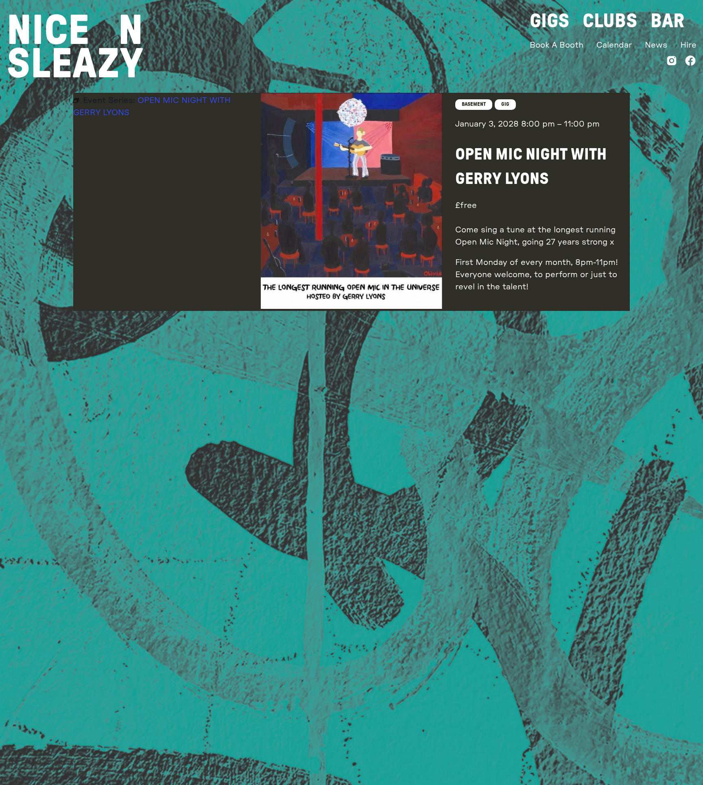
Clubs (610, 21)
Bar (667, 21)
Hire (688, 45)
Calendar (614, 45)
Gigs (550, 21)
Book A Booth (556, 45)
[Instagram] (672, 62)
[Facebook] (690, 62)
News (656, 45)
